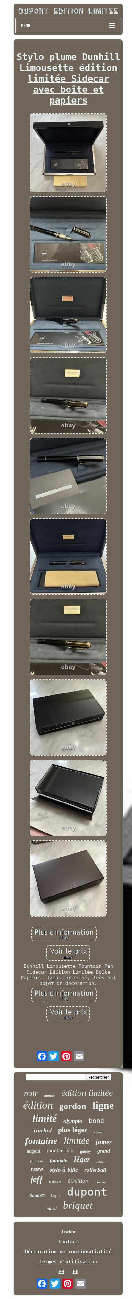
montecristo (60, 1150)
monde (49, 1095)
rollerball (95, 1170)
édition (38, 1105)
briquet (78, 1205)
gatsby (85, 1151)
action (98, 1132)
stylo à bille (64, 1169)
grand (103, 1151)
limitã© (37, 1195)
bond (96, 1120)
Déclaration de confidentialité (68, 1252)
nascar (55, 1181)
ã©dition (78, 1181)
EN (61, 1271)
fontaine (41, 1141)
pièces (100, 1182)
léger (82, 1159)
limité (44, 1118)
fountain (59, 1160)
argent (33, 1151)
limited (50, 1208)
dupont (87, 1192)
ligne (103, 1105)
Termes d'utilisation (68, 1261)
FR (75, 1271)
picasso (36, 1161)
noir (31, 1093)
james (104, 1142)
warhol (43, 1130)
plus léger (72, 1130)
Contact (68, 1242)
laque (56, 1195)
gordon (72, 1106)
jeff (37, 1179)
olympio (72, 1121)
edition (101, 1162)
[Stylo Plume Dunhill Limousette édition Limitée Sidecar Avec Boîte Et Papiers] (68, 153)
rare (36, 1169)
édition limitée (87, 1093)
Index (68, 1232)
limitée (76, 1140)
